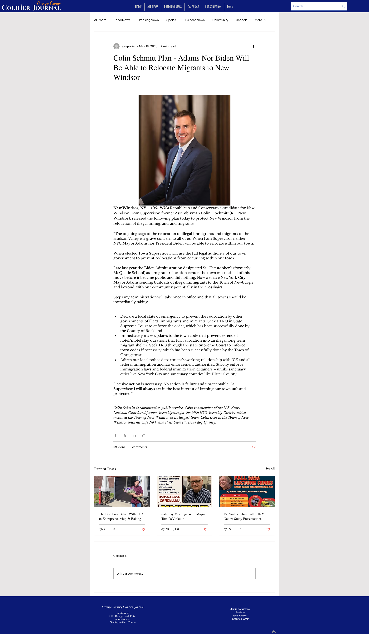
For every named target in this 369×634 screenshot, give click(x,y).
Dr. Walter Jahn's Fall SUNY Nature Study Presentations (244, 516)
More (258, 20)
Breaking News (148, 20)
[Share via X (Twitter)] (124, 435)
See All (270, 468)
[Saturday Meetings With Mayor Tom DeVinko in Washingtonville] (184, 491)
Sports (171, 20)
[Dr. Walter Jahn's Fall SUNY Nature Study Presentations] (247, 491)
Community (220, 20)
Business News (194, 20)
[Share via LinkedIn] (134, 435)
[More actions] (253, 46)
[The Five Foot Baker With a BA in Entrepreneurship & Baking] (122, 491)
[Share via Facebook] (115, 435)
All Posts (100, 20)
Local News (122, 20)
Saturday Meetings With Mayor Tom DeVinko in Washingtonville (183, 516)
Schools (241, 20)
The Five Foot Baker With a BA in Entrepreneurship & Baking (121, 516)
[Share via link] (143, 435)
